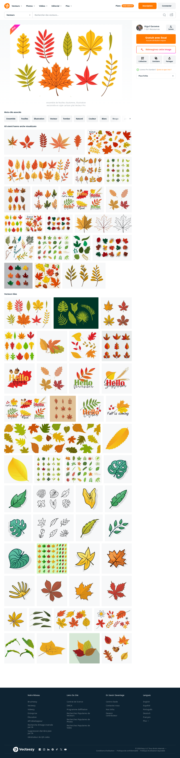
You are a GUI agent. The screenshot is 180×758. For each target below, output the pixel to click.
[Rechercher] (164, 14)
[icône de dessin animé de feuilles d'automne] (52, 346)
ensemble (10, 118)
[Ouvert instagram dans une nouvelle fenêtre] (44, 749)
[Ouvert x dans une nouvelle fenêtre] (61, 749)
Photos (29, 6)
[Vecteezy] (7, 6)
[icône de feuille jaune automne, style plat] (18, 469)
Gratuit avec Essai (156, 39)
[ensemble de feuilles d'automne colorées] (34, 224)
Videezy (31, 709)
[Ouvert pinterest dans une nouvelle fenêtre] (53, 749)
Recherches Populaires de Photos (78, 720)
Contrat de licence (75, 701)
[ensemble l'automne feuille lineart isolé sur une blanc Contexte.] (53, 527)
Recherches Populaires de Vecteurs (78, 714)
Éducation (32, 717)
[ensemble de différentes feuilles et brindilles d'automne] (38, 170)
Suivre (170, 29)
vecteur (53, 118)
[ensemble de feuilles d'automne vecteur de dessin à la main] (88, 170)
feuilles (24, 118)
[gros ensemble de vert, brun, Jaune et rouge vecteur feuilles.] (52, 558)
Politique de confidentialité (127, 750)
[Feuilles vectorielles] (76, 313)
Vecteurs (16, 6)
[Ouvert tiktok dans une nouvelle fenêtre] (57, 749)
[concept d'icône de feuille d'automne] (45, 199)
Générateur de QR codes (39, 737)
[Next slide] (128, 119)
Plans (118, 6)
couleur (92, 118)
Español (146, 705)
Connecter (166, 6)
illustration (39, 118)
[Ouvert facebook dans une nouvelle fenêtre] (40, 749)
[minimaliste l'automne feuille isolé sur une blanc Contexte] (118, 469)
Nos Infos (110, 709)
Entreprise (32, 713)
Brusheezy (32, 701)
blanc (104, 118)
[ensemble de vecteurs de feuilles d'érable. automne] (59, 224)
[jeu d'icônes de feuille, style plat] (118, 170)
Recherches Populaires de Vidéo (78, 726)
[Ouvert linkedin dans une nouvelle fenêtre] (48, 749)
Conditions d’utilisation (105, 750)
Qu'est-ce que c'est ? (164, 69)
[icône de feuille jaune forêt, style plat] (117, 438)
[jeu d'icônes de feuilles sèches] (63, 409)
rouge (115, 118)
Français (147, 717)
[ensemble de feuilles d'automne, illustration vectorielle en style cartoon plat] (27, 313)
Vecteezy (31, 705)
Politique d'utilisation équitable (152, 750)
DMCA (69, 705)
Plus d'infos (143, 76)
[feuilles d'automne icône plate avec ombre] (84, 648)
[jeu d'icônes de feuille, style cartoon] (53, 248)
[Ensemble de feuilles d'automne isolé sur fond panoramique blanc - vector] (52, 438)
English (146, 701)
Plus (68, 6)
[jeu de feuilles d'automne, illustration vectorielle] (119, 199)
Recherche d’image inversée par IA (40, 726)
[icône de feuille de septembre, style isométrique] (52, 648)
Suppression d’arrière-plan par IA (40, 732)
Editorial (55, 6)
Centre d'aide (112, 701)
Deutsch (146, 713)
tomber (66, 118)
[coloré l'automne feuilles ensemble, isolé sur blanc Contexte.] (13, 224)
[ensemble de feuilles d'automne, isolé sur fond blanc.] (44, 142)
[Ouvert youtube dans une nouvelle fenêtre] (65, 749)
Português (147, 709)
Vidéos (42, 6)
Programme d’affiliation (77, 709)
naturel (79, 118)
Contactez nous (113, 705)
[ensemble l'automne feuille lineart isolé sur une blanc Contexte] (53, 498)
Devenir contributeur (111, 714)
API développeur (35, 721)
